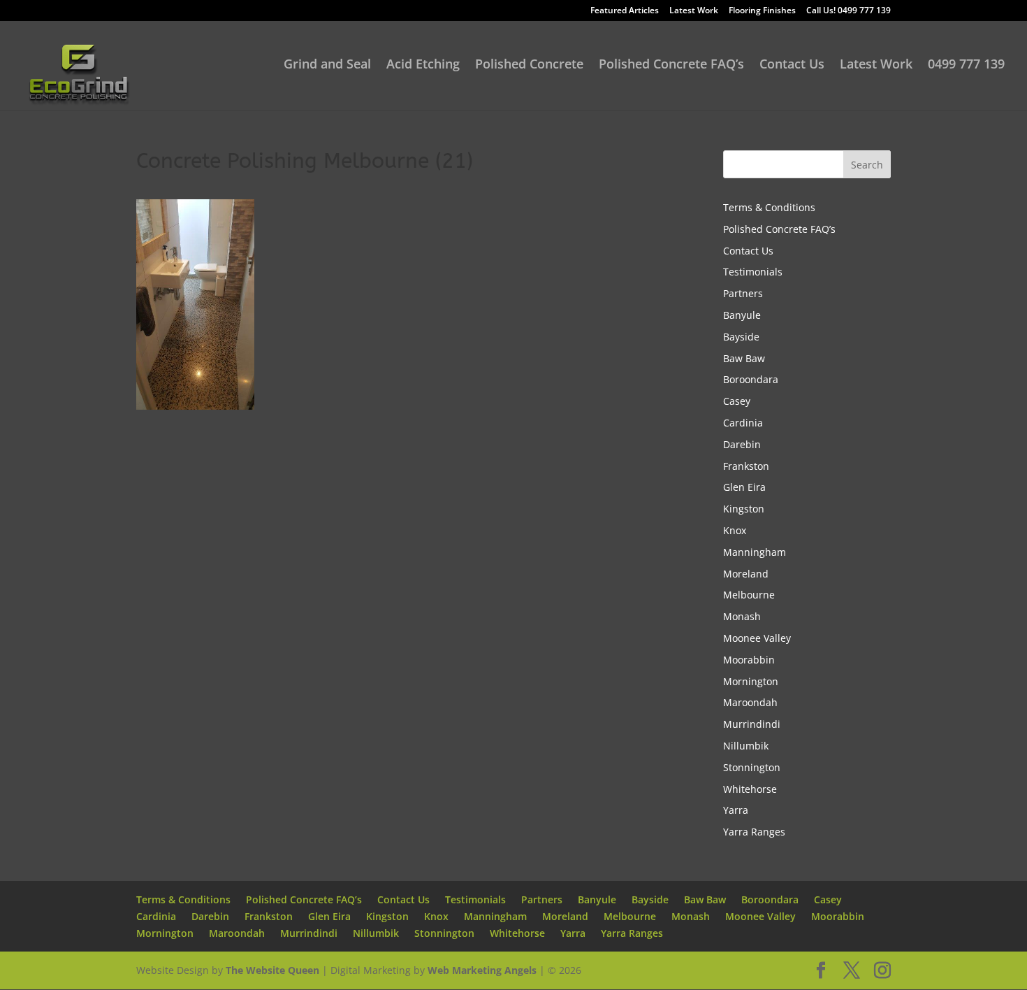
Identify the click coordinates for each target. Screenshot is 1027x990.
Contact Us (791, 65)
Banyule (742, 315)
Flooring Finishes (762, 11)
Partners (743, 293)
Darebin (742, 444)
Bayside (741, 336)
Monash (742, 616)
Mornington (750, 681)
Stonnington (751, 767)
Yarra (735, 810)
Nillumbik (746, 745)
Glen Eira (744, 487)
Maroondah (750, 702)
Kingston (743, 508)
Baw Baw (744, 358)
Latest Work (693, 11)
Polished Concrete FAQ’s (671, 65)
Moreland (746, 573)
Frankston (746, 466)
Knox (734, 530)
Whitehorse (750, 789)
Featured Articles (624, 11)
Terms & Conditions (769, 207)
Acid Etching (423, 65)
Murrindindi (751, 724)
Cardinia (743, 422)
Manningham (754, 552)
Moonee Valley (757, 638)
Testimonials (752, 271)
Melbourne (749, 594)
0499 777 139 (966, 65)
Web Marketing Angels (482, 970)
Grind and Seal (327, 65)
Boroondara (750, 379)
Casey (736, 401)
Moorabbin (749, 659)
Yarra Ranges (754, 831)
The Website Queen (272, 970)
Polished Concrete (529, 65)
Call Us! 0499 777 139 (848, 11)
